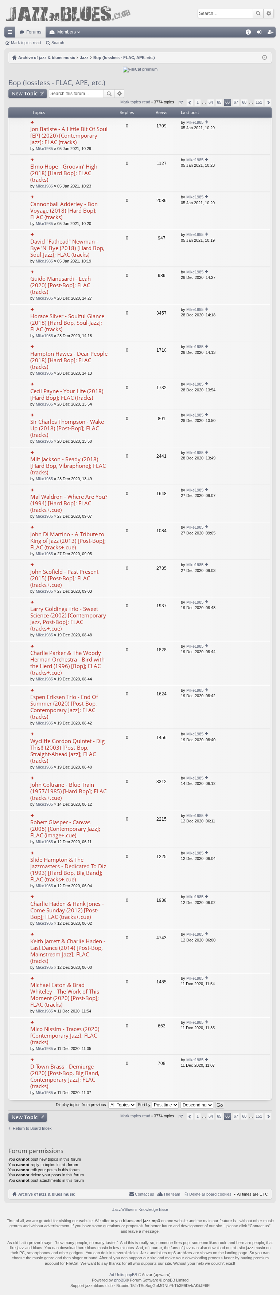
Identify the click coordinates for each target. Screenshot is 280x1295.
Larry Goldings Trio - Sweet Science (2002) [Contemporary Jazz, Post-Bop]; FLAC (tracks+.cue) (68, 618)
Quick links (11, 33)
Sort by (145, 1104)
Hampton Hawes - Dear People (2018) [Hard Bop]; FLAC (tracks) (69, 360)
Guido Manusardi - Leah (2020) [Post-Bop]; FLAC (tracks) (60, 285)
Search (258, 13)
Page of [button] (180, 102)
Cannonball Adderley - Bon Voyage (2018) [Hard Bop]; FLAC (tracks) (64, 211)
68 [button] (244, 102)
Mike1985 (44, 148)
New (25, 93)
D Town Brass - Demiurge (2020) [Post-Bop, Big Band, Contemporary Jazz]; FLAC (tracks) (65, 1076)
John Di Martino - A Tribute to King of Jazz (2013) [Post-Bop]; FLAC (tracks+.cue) (68, 541)
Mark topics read (26, 42)
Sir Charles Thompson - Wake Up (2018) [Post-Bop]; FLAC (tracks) (67, 428)
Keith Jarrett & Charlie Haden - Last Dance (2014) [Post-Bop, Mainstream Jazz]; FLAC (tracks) (67, 951)
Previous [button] (189, 102)
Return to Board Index (32, 1128)
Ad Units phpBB (123, 1274)
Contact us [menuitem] (144, 1194)
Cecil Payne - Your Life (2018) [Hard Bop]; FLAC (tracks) (66, 394)
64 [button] (211, 102)
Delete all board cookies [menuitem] (210, 1194)
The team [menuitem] (171, 1194)
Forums (33, 32)
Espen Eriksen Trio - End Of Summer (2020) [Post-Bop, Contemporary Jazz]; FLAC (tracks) (64, 707)
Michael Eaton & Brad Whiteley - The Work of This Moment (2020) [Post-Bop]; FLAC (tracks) (64, 995)
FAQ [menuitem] (251, 33)
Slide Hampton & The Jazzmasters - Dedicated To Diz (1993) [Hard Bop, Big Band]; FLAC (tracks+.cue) (68, 869)
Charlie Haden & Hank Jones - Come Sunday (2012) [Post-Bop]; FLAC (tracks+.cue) (67, 910)
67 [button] (236, 102)
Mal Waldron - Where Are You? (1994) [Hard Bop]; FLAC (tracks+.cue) (68, 503)
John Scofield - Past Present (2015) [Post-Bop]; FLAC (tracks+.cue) (64, 578)
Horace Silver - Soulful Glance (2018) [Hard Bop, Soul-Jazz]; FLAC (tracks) (67, 323)
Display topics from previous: (82, 1104)
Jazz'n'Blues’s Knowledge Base (140, 1209)
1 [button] (198, 102)
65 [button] (219, 102)
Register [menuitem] (272, 33)
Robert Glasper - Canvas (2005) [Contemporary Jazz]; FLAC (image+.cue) (65, 829)
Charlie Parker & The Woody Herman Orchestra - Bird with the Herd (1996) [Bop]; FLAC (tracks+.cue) (67, 663)
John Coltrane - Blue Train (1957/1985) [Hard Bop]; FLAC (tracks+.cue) (68, 791)
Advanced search (268, 13)
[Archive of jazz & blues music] (68, 13)
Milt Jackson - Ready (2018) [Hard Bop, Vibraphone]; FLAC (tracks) (68, 466)
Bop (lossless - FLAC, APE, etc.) (56, 82)
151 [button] (259, 102)
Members (66, 32)
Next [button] (268, 102)
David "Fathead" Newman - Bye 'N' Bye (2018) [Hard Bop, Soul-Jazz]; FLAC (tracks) (67, 248)
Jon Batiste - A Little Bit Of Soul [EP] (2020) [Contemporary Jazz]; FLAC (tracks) (69, 136)
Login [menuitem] (261, 33)
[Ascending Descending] (197, 1104)
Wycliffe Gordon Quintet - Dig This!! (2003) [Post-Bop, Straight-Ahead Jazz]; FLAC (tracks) (67, 751)
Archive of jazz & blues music (46, 1194)
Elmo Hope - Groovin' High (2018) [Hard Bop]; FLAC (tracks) (63, 173)
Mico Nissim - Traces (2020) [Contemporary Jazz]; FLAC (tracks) (64, 1036)
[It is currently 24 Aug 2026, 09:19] (264, 57)
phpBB (120, 1280)
